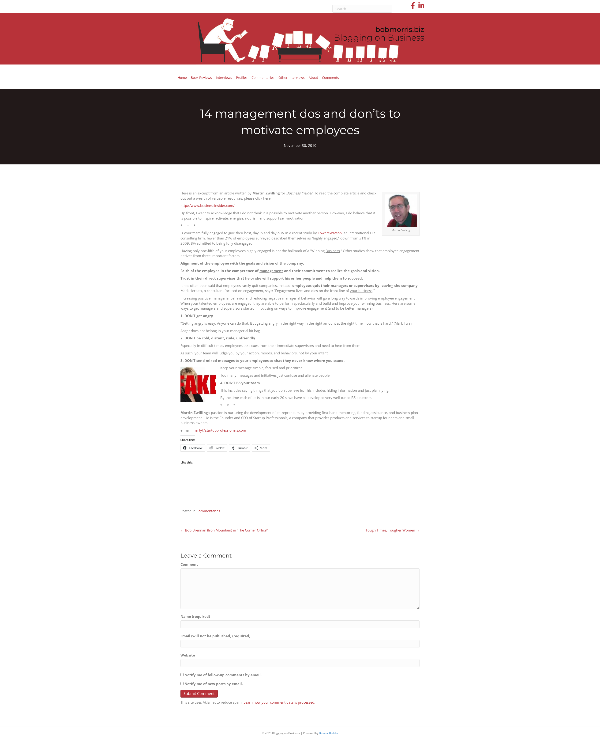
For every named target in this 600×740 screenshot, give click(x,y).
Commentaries (262, 77)
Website (187, 655)
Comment (189, 564)
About (313, 77)
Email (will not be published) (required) (215, 636)
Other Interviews (291, 77)
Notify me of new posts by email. (213, 683)
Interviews (224, 77)
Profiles (242, 77)
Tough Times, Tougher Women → (393, 530)
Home (182, 77)
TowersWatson (330, 233)
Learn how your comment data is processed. (279, 702)
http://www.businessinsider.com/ (207, 205)
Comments (330, 77)
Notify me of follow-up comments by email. (223, 674)
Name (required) (195, 616)
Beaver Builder (328, 733)
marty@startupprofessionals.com (219, 430)
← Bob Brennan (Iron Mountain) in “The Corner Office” (224, 530)
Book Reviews (201, 77)
